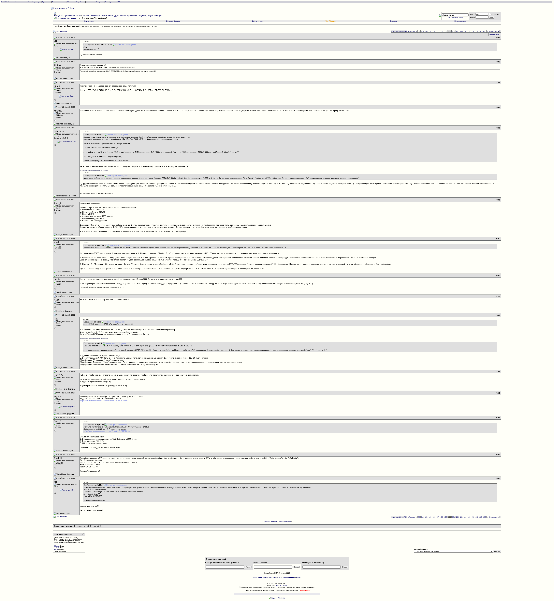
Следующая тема (284, 521)
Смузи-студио (281, 585)
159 (445, 31)
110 (422, 31)
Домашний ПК (115, 2)
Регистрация (89, 21)
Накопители (90, 2)
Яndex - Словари (260, 563)
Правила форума (173, 21)
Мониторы (71, 2)
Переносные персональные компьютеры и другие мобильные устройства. (110, 16)
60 (419, 31)
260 (480, 31)
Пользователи (460, 21)
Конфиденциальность (286, 577)
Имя (471, 14)
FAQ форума (257, 21)
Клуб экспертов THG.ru (72, 16)
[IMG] (56, 549)
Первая (411, 31)
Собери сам (100, 2)
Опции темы (494, 34)
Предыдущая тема (270, 521)
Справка (393, 21)
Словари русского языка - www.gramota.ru (222, 563)
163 (461, 31)
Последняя (494, 31)
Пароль (472, 17)
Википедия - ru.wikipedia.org (313, 563)
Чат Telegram (330, 21)
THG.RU (4, 2)
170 (473, 31)
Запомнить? (495, 14)
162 (457, 31)
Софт (107, 2)
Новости (11, 2)
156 (434, 31)
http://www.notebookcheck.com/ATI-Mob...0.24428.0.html (104, 401)
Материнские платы (59, 2)
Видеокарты (36, 2)
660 (484, 31)
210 (477, 31)
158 (441, 31)
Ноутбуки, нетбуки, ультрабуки (150, 16)
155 (430, 31)
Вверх (298, 577)
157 (438, 31)
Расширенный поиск (455, 17)
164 (465, 31)
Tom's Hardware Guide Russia (264, 577)
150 (426, 31)
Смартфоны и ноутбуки (23, 2)
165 (469, 31)
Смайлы (57, 548)
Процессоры (46, 2)
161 (453, 31)
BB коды (57, 546)
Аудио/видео (80, 2)
